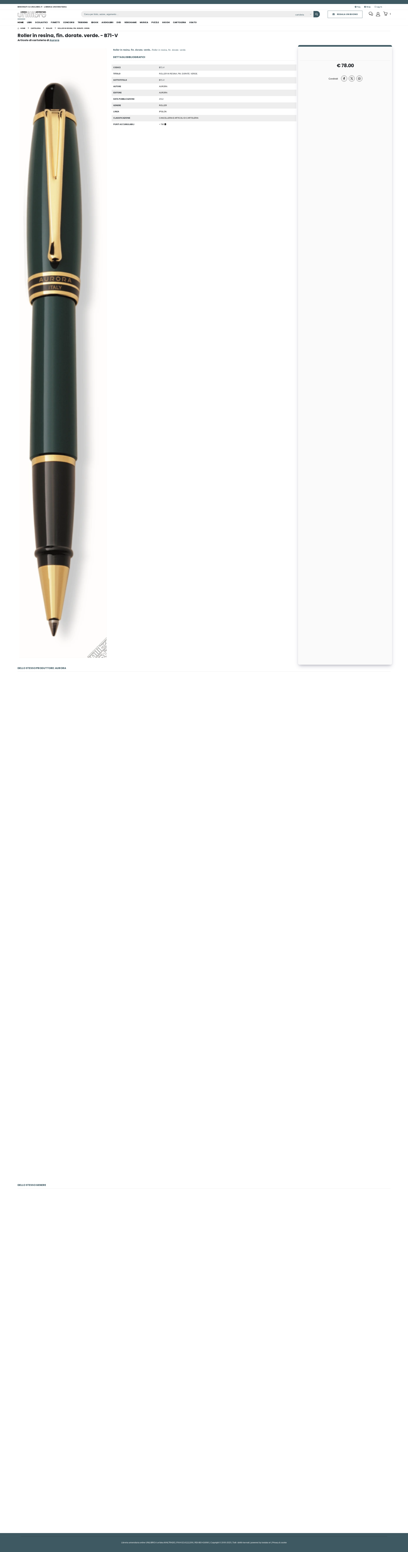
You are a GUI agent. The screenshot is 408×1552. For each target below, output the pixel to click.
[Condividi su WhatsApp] (359, 78)
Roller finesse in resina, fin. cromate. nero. (204, 1244)
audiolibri (107, 22)
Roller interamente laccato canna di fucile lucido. (204, 1146)
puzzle (155, 22)
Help (368, 7)
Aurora (163, 92)
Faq (358, 7)
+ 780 (161, 124)
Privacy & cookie (279, 1542)
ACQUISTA (205, 750)
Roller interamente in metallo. (204, 1495)
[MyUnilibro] (378, 14)
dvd (119, 22)
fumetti (55, 22)
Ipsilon (163, 111)
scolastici (41, 22)
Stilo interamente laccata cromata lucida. (204, 1062)
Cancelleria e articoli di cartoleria (178, 118)
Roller (163, 105)
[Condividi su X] (352, 78)
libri (29, 22)
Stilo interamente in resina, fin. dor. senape (203, 978)
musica (144, 22)
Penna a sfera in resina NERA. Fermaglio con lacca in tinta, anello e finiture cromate (204, 727)
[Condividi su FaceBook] (344, 78)
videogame (130, 22)
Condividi (333, 78)
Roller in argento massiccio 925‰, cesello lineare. (204, 895)
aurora (163, 86)
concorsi (68, 22)
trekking (83, 22)
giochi (166, 22)
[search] (316, 14)
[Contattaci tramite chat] (371, 14)
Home (21, 22)
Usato (193, 22)
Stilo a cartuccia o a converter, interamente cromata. (204, 811)
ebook (94, 22)
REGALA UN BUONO (347, 14)
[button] (387, 14)
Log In (379, 7)
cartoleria (179, 22)
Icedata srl (266, 1542)
